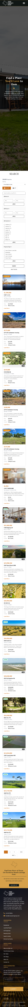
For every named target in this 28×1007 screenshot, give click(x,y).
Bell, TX (7, 237)
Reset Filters (14, 269)
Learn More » (7, 308)
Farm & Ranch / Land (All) (11, 250)
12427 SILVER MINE (9, 488)
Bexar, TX (8, 239)
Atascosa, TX (8, 228)
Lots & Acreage (9, 256)
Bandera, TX (8, 232)
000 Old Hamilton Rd (9, 678)
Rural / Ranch (8, 258)
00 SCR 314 (7, 603)
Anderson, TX (8, 224)
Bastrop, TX (8, 234)
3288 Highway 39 (8, 527)
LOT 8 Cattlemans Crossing (11, 409)
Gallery (7, 188)
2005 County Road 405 (10, 755)
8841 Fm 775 (7, 718)
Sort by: (4, 181)
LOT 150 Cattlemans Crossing (11, 332)
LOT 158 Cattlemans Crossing (11, 449)
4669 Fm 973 (7, 793)
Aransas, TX (8, 226)
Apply (14, 204)
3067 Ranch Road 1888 (10, 565)
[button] (24, 3)
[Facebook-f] (5, 999)
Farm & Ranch (8, 254)
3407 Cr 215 (7, 295)
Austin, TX (8, 230)
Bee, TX (7, 235)
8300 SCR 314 (7, 640)
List (15, 188)
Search (14, 266)
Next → (14, 855)
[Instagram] (7, 999)
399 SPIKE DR (7, 372)
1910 (21, 852)
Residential (8, 252)
